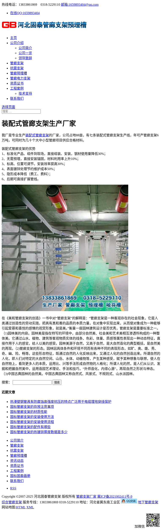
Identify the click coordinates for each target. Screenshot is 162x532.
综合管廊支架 (12, 502)
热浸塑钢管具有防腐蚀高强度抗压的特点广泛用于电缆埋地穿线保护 (60, 401)
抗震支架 (17, 68)
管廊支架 (17, 63)
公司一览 (25, 53)
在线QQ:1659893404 (25, 13)
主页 (13, 38)
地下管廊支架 (148, 502)
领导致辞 (25, 58)
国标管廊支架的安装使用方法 (32, 417)
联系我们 (17, 98)
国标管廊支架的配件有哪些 (30, 427)
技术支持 (25, 93)
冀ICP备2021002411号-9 (114, 496)
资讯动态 (17, 460)
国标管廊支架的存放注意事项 (32, 406)
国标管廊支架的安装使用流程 (32, 422)
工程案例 (17, 88)
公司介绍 (17, 43)
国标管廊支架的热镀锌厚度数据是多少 (39, 432)
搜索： (7, 382)
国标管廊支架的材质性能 (28, 412)
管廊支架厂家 (86, 496)
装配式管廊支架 (37, 135)
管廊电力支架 (20, 78)
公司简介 (25, 48)
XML (30, 507)
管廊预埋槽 (18, 73)
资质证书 (17, 83)
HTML (21, 507)
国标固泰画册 (20, 476)
